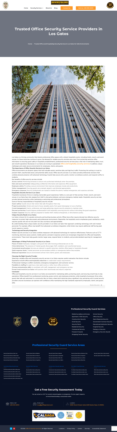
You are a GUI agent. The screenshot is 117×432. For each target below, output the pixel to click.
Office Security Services (100, 366)
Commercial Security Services (11, 366)
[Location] (67, 404)
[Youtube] (14, 428)
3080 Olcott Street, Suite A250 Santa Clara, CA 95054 (87, 405)
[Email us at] (34, 404)
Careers (80, 428)
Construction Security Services (56, 366)
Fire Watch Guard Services (77, 366)
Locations (61, 428)
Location (72, 403)
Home (30, 44)
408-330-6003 (14, 405)
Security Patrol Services (32, 366)
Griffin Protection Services (33, 428)
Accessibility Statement (99, 428)
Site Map (87, 428)
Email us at (40, 403)
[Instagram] (11, 428)
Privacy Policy (71, 428)
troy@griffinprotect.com (45, 405)
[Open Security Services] (42, 8)
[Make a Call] (7, 404)
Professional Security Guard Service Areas (58, 345)
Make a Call (13, 403)
